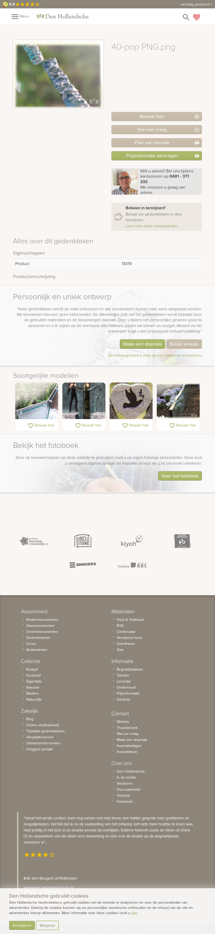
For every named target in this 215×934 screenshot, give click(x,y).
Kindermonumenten (42, 619)
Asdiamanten (36, 649)
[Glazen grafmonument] (178, 400)
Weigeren (47, 925)
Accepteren (22, 925)
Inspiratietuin (127, 751)
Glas (120, 649)
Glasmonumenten (40, 625)
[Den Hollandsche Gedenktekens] (62, 16)
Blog (30, 719)
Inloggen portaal (39, 749)
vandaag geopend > (196, 4)
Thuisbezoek (127, 727)
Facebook (125, 801)
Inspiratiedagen (129, 745)
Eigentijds (34, 681)
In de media (126, 777)
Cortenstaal (126, 631)
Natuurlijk (33, 699)
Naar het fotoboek (180, 475)
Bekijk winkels (184, 344)
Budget (32, 669)
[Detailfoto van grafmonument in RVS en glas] (36, 400)
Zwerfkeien (126, 643)
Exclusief (33, 675)
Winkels (123, 721)
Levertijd (124, 681)
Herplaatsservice (39, 737)
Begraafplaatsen (130, 669)
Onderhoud (126, 687)
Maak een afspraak (142, 344)
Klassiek (32, 687)
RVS (120, 625)
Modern (32, 693)
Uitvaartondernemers (43, 743)
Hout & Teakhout (130, 619)
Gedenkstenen (38, 637)
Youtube (123, 795)
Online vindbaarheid (42, 725)
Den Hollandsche (131, 771)
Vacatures (125, 783)
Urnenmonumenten (42, 631)
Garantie (123, 699)
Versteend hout (129, 637)
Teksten (123, 675)
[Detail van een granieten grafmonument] (131, 400)
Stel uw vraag (127, 733)
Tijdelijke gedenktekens (45, 731)
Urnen (31, 643)
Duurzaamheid (128, 789)
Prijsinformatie (128, 693)
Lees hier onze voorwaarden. (152, 226)
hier (134, 912)
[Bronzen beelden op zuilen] (83, 400)
